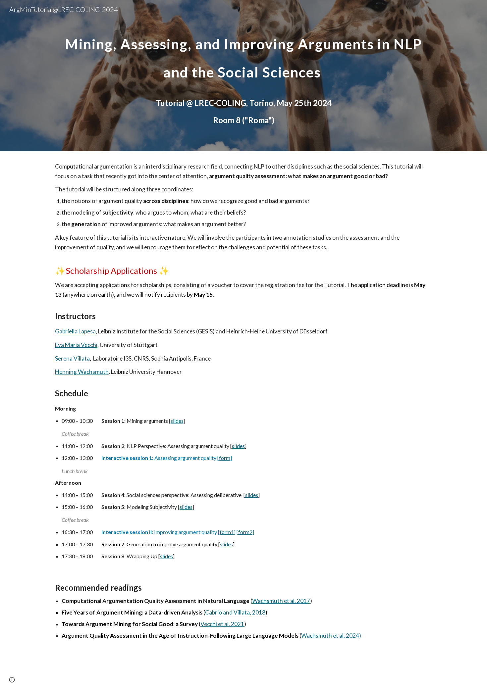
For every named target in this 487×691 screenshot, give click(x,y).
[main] (243, 56)
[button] (12, 679)
